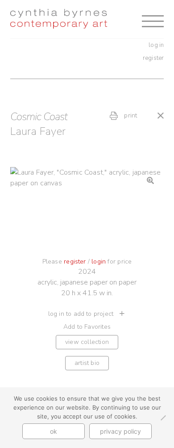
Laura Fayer (38, 131)
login (98, 261)
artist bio (87, 363)
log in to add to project (82, 314)
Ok (53, 431)
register (153, 58)
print (129, 115)
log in (156, 45)
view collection (87, 342)
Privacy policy (120, 431)
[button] (150, 180)
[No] (162, 417)
